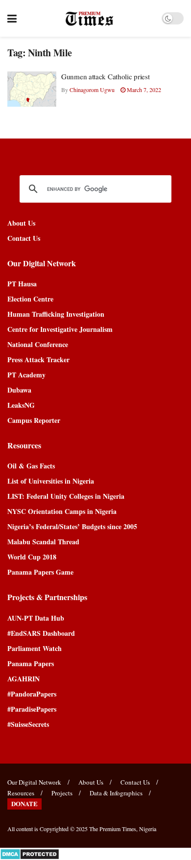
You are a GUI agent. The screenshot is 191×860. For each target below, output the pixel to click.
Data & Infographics (116, 793)
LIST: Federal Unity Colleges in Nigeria (65, 496)
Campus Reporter (33, 420)
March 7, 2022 (143, 89)
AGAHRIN (23, 679)
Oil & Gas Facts (31, 466)
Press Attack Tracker (38, 359)
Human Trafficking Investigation (55, 314)
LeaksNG (21, 405)
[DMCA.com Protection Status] (29, 853)
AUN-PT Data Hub (35, 618)
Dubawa (19, 390)
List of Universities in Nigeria (50, 481)
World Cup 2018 (31, 557)
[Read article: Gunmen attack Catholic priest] (31, 89)
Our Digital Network (34, 782)
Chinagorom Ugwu (92, 89)
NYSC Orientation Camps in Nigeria (62, 511)
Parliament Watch (34, 648)
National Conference (37, 344)
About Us (21, 223)
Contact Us (23, 238)
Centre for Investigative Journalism (60, 329)
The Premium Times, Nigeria (122, 829)
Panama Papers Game (40, 572)
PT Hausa (22, 284)
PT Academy (26, 375)
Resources (20, 793)
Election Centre (30, 299)
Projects (61, 793)
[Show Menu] (12, 18)
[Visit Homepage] (89, 18)
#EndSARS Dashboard (41, 633)
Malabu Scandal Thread (43, 541)
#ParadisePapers (31, 709)
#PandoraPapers (31, 694)
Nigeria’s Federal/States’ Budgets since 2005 (72, 526)
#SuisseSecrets (28, 724)
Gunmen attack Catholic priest (105, 76)
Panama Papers (30, 663)
